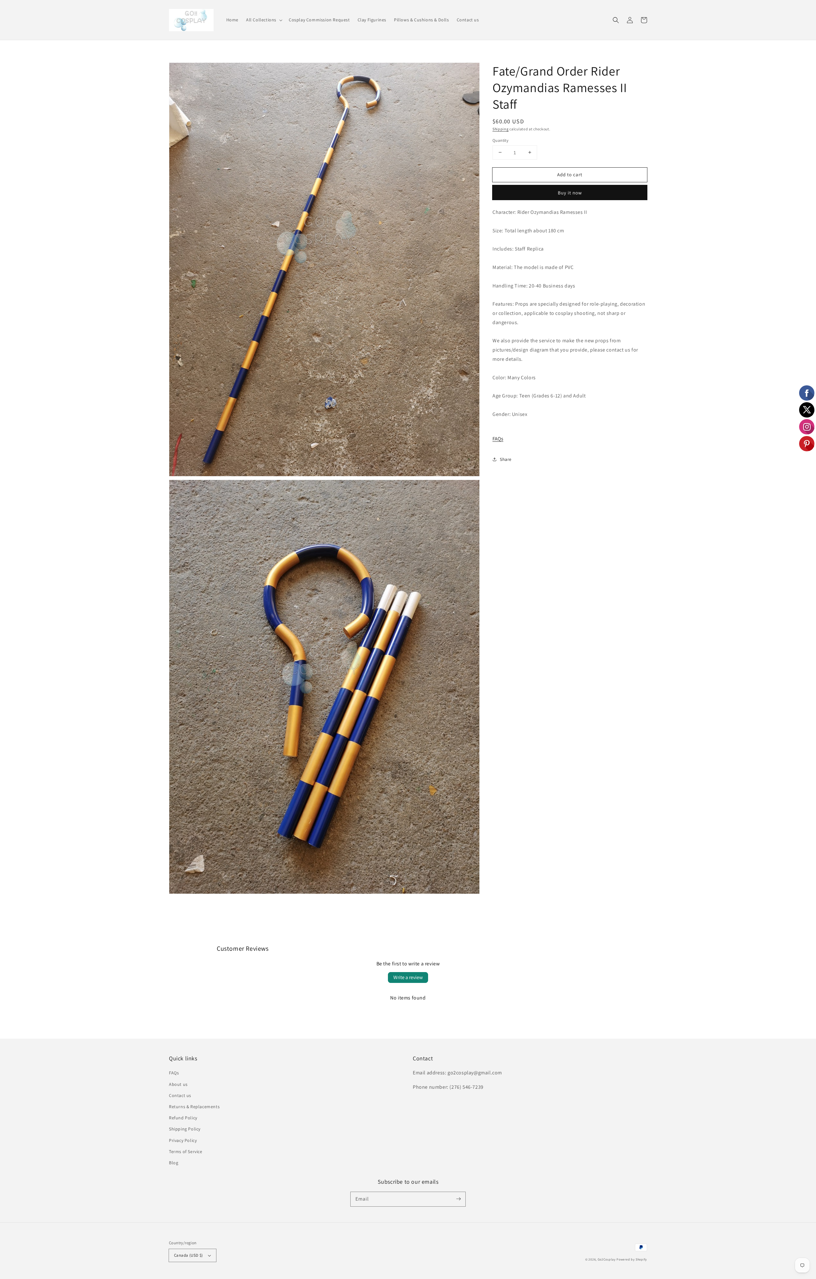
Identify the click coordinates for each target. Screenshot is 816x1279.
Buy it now (570, 193)
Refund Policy (183, 1118)
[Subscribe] (458, 1199)
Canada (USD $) (188, 1255)
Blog (173, 1163)
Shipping (500, 129)
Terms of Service (185, 1151)
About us (178, 1084)
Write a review (408, 977)
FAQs (497, 438)
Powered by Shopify (631, 1259)
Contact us (180, 1095)
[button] (263, 19)
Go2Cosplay (607, 1259)
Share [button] (506, 459)
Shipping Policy (184, 1129)
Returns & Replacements (194, 1106)
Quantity (500, 140)
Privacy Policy (183, 1140)
